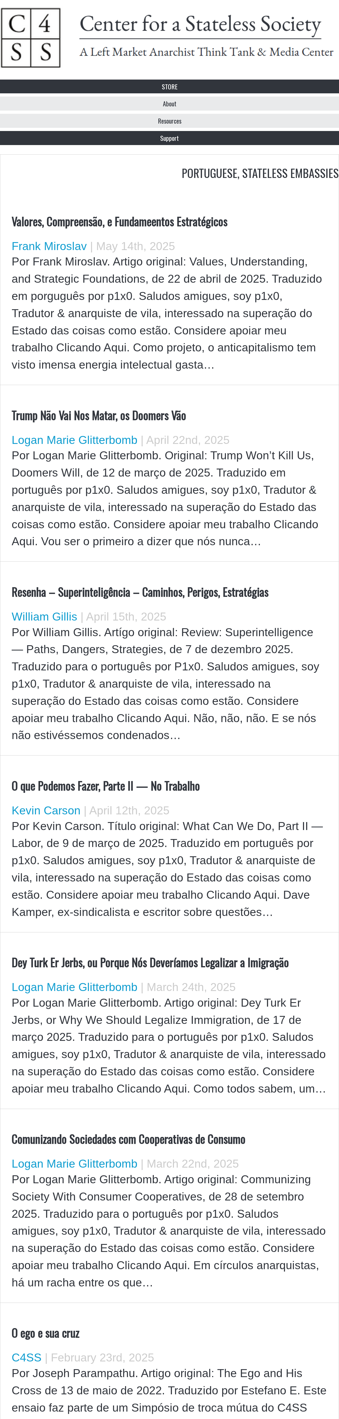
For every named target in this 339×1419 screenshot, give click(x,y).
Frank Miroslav (49, 246)
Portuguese (209, 172)
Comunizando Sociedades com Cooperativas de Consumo (129, 1138)
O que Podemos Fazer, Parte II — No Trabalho (106, 785)
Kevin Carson (46, 810)
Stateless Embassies (290, 172)
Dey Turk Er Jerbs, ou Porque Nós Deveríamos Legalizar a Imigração (150, 961)
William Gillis (44, 616)
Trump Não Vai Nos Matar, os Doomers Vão (99, 414)
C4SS (27, 1357)
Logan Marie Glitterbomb (74, 440)
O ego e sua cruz (45, 1332)
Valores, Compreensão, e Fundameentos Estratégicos (120, 220)
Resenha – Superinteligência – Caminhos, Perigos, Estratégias (140, 591)
